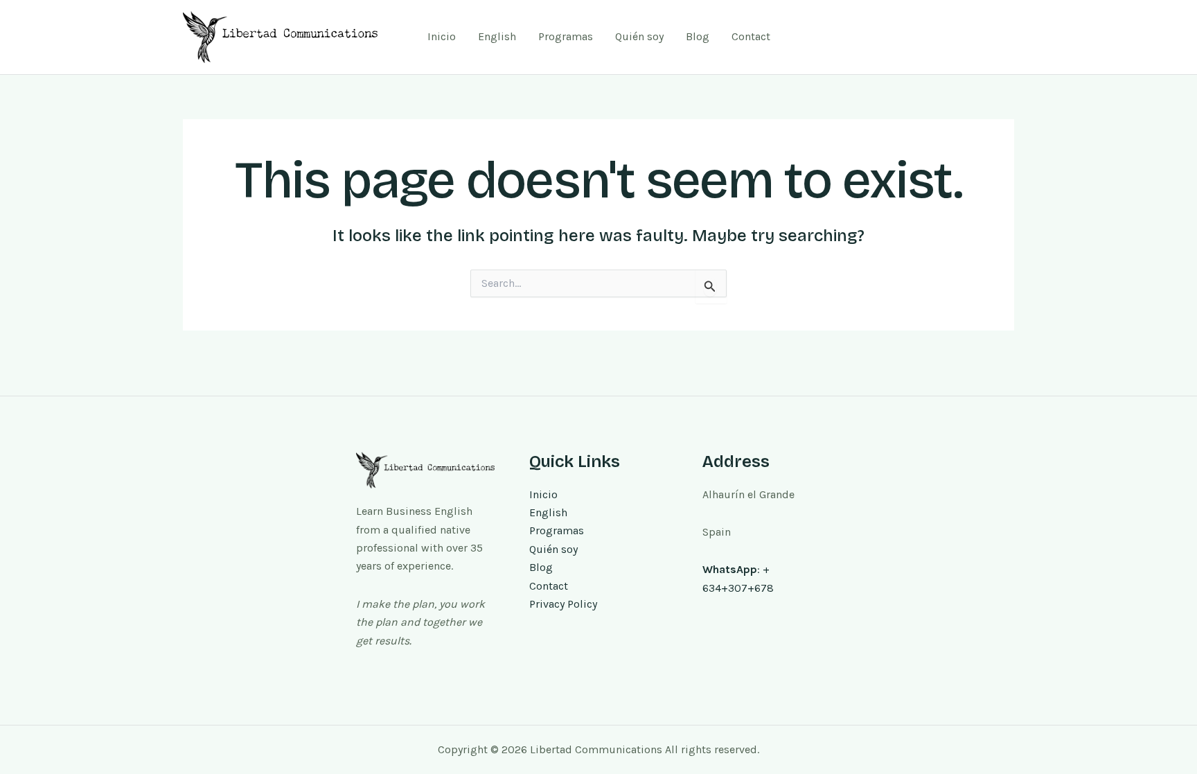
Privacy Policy (563, 603)
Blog (697, 36)
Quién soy (639, 36)
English (497, 36)
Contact (751, 36)
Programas (565, 36)
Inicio (441, 36)
